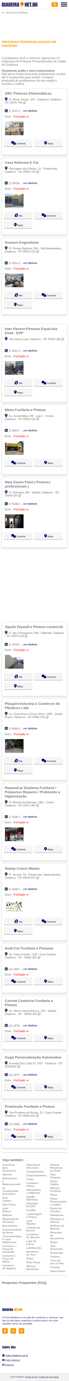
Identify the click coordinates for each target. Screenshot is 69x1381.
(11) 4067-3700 (17, 969)
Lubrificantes (33, 1247)
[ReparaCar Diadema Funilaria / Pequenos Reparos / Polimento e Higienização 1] (14, 840)
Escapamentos (35, 1171)
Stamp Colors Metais (23, 868)
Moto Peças (33, 1262)
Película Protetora (55, 1189)
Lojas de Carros (31, 1242)
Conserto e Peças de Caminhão (8, 1249)
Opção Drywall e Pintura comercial (34, 627)
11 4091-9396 (16, 350)
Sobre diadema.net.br (16, 1355)
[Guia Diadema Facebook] (6, 1331)
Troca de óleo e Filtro (57, 1262)
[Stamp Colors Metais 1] (14, 912)
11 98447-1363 (17, 430)
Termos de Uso (31, 1377)
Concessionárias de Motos (12, 1231)
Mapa (50, 143)
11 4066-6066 (16, 728)
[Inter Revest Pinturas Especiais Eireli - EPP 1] (14, 373)
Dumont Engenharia (22, 242)
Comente (21, 143)
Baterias (7, 1215)
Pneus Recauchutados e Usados (59, 1201)
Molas (29, 1258)
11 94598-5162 (17, 183)
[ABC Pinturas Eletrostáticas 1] (14, 134)
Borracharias (9, 1225)
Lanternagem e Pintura (34, 1215)
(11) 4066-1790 (17, 1124)
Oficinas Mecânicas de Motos (56, 1167)
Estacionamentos (36, 1175)
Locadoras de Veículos (33, 1236)
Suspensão (56, 1252)
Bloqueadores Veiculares (10, 1220)
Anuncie (9, 1364)
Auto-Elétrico (6, 1210)
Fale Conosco (12, 1360)
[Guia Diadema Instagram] (22, 1331)
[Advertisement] (34, 24)
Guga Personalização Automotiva (33, 1057)
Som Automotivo (56, 1247)
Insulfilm (31, 1210)
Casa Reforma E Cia (22, 162)
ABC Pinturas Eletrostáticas (29, 93)
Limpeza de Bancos (33, 1229)
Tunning (54, 1267)
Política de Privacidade (49, 1377)
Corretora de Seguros (9, 1267)
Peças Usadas (54, 1183)
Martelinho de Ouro (32, 1253)
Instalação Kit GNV (32, 1205)
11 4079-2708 (16, 111)
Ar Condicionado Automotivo (10, 1191)
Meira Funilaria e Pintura (26, 410)
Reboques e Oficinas (57, 1220)
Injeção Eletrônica (32, 1198)
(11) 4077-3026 (17, 1074)
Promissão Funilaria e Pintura (30, 1106)
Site (20, 216)
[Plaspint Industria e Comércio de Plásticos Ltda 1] (14, 751)
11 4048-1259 (16, 889)
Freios (30, 1179)
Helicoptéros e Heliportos (33, 1191)
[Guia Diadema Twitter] (14, 1331)
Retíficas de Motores (57, 1227)
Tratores (55, 1256)
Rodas (54, 1242)
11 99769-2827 (17, 644)
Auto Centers (7, 1199)
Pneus (53, 1194)
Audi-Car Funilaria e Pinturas (29, 948)
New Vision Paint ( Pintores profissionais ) (27, 484)
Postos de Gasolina (56, 1210)
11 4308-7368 (16, 816)
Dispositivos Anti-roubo (33, 1166)
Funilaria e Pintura (32, 1184)
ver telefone (30, 110)
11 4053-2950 (16, 263)
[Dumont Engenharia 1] (14, 286)
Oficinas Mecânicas (32, 1268)
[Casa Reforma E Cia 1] (14, 206)
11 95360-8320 (17, 503)
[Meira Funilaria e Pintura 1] (14, 453)
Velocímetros (57, 1271)
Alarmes (7, 1174)
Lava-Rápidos (31, 1222)
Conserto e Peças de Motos (8, 1258)
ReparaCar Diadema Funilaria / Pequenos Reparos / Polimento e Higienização (32, 792)
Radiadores (56, 1215)
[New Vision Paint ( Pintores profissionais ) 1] (14, 527)
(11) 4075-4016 (17, 1025)
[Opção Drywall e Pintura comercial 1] (14, 667)
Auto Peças (9, 1204)
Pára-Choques (55, 1176)
